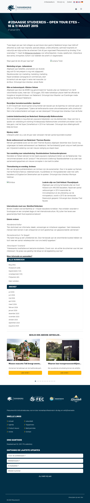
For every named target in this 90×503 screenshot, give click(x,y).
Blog (10, 265)
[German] (82, 2)
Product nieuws (13, 428)
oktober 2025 (13, 320)
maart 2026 (13, 304)
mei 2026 (12, 298)
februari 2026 (13, 307)
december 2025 (14, 313)
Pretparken (12, 277)
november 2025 (14, 316)
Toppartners (30, 425)
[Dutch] (74, 2)
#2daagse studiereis (33, 53)
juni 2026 (12, 295)
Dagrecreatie (13, 271)
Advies (10, 432)
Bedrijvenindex (31, 428)
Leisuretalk (29, 421)
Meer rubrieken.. (14, 281)
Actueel (11, 421)
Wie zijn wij (60, 2)
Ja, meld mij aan (45, 476)
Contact (28, 432)
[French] (80, 2)
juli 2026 (11, 292)
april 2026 (12, 301)
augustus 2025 (14, 326)
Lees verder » (25, 373)
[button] (35, 381)
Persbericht (12, 268)
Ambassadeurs (49, 2)
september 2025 (14, 323)
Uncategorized (14, 274)
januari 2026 (13, 310)
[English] (77, 2)
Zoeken (69, 2)
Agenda (11, 425)
